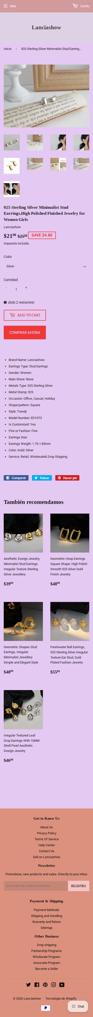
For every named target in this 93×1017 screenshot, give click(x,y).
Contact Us (46, 851)
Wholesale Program (46, 957)
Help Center (46, 845)
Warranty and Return (46, 922)
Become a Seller (46, 969)
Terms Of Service (46, 839)
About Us (46, 827)
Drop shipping (46, 945)
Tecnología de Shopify (60, 998)
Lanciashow (46, 27)
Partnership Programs (46, 951)
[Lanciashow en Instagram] (53, 985)
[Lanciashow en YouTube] (61, 985)
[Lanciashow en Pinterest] (45, 985)
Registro (78, 886)
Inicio (7, 49)
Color (8, 257)
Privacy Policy (46, 833)
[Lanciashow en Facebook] (36, 985)
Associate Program (46, 963)
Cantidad (11, 280)
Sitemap (46, 928)
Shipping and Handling (46, 916)
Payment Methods (46, 910)
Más (13, 6)
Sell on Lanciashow (46, 857)
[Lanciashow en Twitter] (28, 985)
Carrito (84, 6)
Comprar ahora (24, 332)
